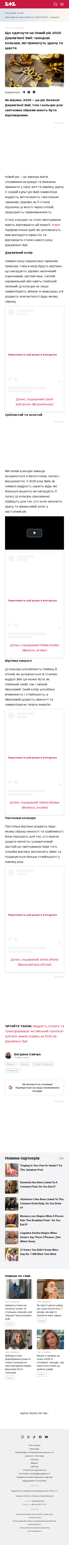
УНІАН (55, 224)
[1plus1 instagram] (22, 1437)
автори (35, 1466)
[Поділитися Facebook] (28, 92)
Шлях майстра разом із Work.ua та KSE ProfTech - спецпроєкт (32, 17)
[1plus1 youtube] (46, 1437)
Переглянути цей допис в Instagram (32, 354)
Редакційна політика (35, 1481)
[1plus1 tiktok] (34, 1437)
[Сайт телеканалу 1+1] (10, 4)
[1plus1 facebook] (40, 1437)
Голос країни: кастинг (14, 13)
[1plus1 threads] (28, 1437)
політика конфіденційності (34, 1474)
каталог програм (34, 1456)
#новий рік (12, 1070)
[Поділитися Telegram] (23, 92)
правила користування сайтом (34, 1477)
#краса (11, 1064)
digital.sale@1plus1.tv (34, 1524)
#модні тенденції (43, 1064)
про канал (35, 1445)
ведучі (34, 1463)
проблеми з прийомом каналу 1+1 (34, 1452)
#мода (24, 1064)
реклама (34, 1449)
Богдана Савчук (27, 1054)
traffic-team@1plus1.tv (34, 1531)
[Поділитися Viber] (34, 92)
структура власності (34, 1470)
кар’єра (34, 1459)
